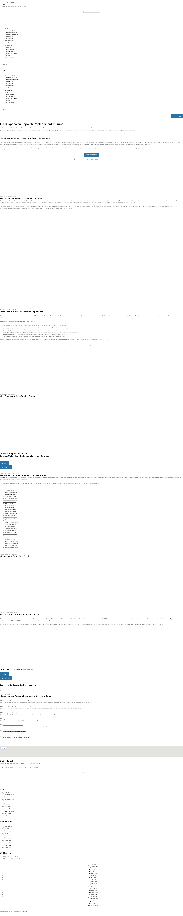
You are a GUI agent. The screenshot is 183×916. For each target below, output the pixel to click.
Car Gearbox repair (9, 40)
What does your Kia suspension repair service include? (16, 700)
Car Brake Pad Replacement (11, 34)
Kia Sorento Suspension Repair (10, 537)
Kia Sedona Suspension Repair (10, 528)
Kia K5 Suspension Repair (9, 505)
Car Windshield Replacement (12, 59)
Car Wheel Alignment (10, 57)
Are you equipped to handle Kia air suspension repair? (15, 712)
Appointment (6, 62)
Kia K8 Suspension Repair (9, 507)
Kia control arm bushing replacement (169, 618)
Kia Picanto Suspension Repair (10, 522)
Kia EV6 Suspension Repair (9, 502)
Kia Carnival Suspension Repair (10, 498)
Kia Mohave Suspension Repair (10, 513)
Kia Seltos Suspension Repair (10, 530)
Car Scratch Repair (9, 49)
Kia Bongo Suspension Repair (10, 492)
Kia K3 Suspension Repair (9, 503)
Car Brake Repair (9, 36)
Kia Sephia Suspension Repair (10, 532)
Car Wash (7, 55)
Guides (5, 64)
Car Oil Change (8, 44)
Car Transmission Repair (11, 53)
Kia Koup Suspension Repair (9, 511)
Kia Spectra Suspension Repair (10, 541)
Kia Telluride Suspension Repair (10, 547)
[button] (91, 68)
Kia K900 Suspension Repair (9, 509)
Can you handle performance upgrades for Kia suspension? (16, 737)
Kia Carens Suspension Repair (10, 496)
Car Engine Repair (9, 38)
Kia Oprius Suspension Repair (10, 517)
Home (4, 25)
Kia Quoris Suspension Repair (10, 524)
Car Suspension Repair (10, 51)
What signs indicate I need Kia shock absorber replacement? (17, 706)
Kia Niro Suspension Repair (9, 515)
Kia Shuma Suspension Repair (10, 534)
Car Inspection (8, 42)
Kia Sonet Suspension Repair (10, 536)
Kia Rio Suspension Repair (9, 526)
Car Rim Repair (8, 47)
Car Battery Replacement (11, 32)
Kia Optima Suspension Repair (10, 519)
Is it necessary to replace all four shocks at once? (14, 731)
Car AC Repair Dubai (10, 30)
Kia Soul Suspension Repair (9, 539)
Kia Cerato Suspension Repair (10, 500)
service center (6, 477)
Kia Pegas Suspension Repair (10, 520)
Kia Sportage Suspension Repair (10, 543)
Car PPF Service (9, 45)
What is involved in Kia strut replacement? (13, 725)
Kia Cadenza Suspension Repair (10, 494)
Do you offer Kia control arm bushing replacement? (15, 719)
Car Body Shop (8, 28)
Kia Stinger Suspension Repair (10, 545)
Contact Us (6, 60)
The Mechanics (23, 911)
